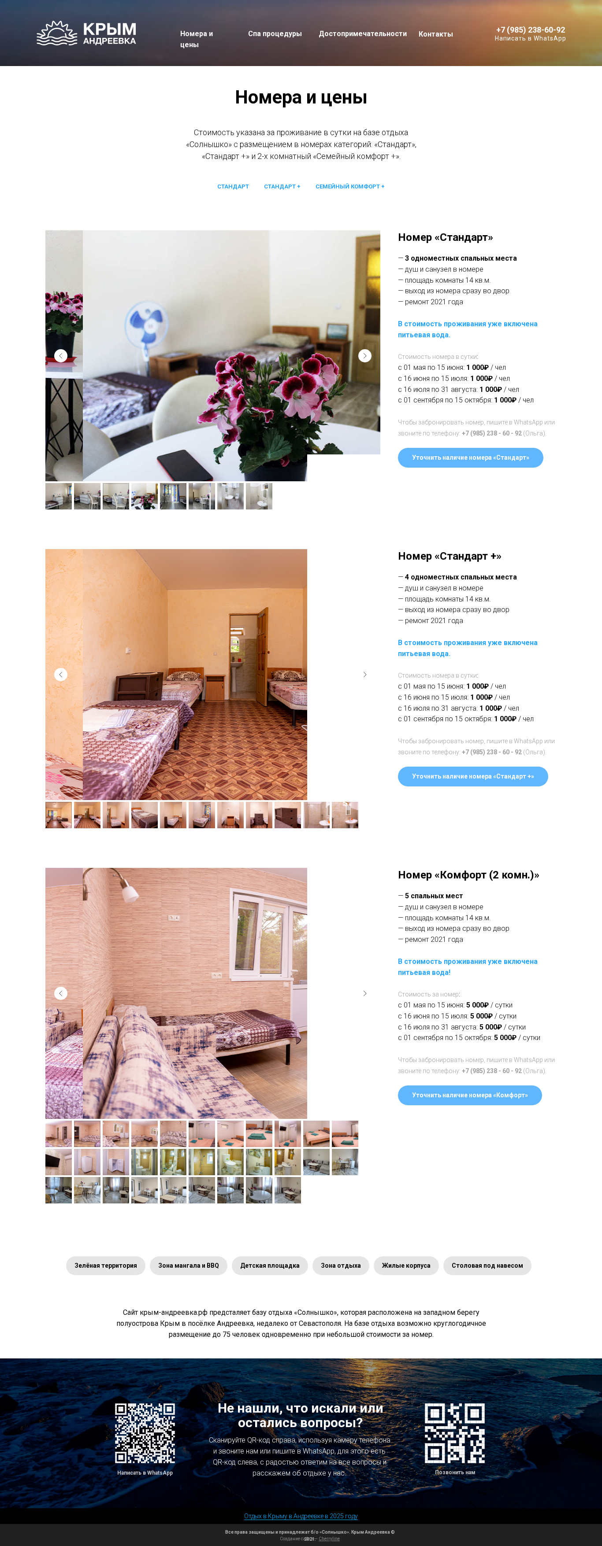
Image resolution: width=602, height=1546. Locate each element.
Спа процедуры (275, 34)
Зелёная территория (105, 1265)
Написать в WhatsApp (530, 38)
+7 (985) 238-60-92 (530, 29)
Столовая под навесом (487, 1265)
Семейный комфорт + (350, 186)
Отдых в (255, 1516)
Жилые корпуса (406, 1265)
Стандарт (233, 186)
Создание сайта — (310, 1538)
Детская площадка (270, 1265)
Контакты (436, 34)
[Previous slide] (60, 355)
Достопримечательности (363, 34)
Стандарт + (282, 186)
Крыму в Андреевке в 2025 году (312, 1516)
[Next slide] (365, 355)
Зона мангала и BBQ (188, 1265)
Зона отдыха (341, 1265)
